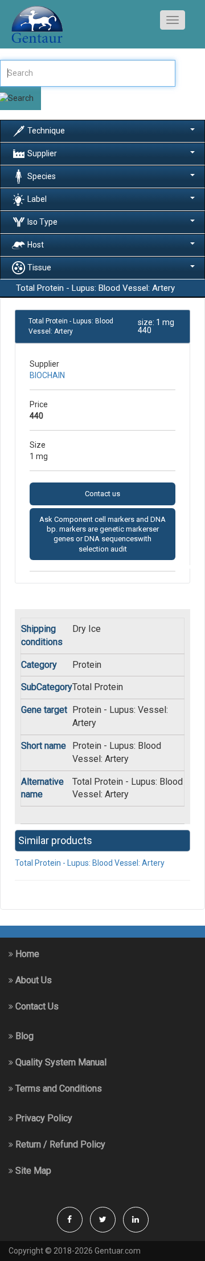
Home (26, 953)
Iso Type (42, 221)
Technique (46, 130)
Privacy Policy (42, 1118)
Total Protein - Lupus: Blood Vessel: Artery (90, 862)
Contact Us (36, 1006)
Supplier (42, 152)
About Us (32, 980)
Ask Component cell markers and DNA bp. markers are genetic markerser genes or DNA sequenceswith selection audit (102, 534)
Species (41, 175)
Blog (23, 1036)
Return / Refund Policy (59, 1144)
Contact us (102, 493)
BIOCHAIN (47, 375)
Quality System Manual (59, 1062)
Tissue (39, 266)
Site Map (32, 1170)
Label (37, 198)
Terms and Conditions (57, 1088)
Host (35, 244)
